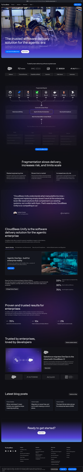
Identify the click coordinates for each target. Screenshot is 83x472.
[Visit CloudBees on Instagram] (8, 451)
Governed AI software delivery (40, 452)
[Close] (81, 469)
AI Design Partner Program (56, 451)
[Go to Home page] (5, 4)
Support (52, 459)
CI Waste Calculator (55, 464)
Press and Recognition (71, 451)
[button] (13, 4)
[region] (41, 469)
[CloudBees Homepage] (9, 447)
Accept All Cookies (72, 469)
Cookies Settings (54, 469)
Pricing (68, 457)
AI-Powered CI (38, 449)
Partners (68, 453)
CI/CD (21, 451)
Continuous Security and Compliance (40, 458)
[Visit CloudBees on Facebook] (6, 451)
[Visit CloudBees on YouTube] (10, 451)
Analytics (22, 461)
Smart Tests (22, 457)
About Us (68, 449)
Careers (68, 455)
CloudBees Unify (23, 449)
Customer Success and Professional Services (55, 462)
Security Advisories (54, 455)
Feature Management (24, 455)
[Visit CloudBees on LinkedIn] (15, 451)
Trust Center (53, 453)
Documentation (54, 457)
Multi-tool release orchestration (39, 455)
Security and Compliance (25, 453)
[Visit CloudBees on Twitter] (13, 451)
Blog (52, 449)
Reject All (63, 469)
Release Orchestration (24, 459)
